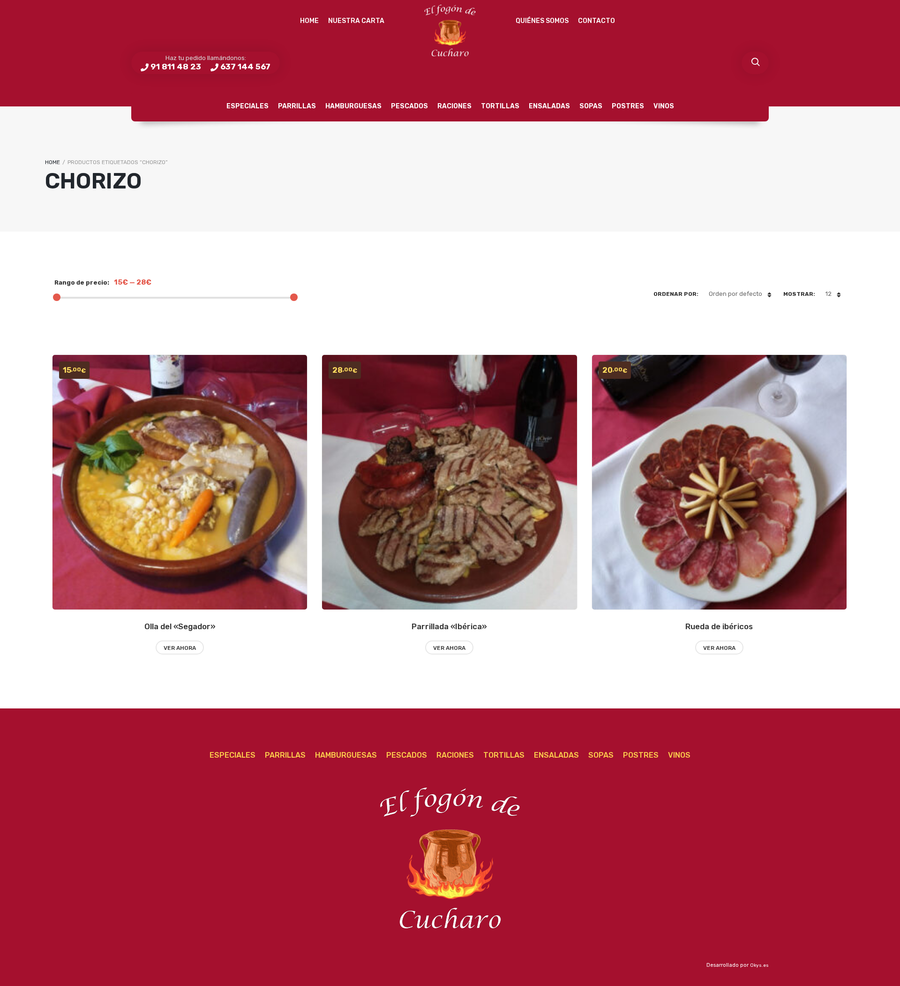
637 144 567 (245, 66)
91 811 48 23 (175, 66)
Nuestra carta (356, 21)
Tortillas (500, 106)
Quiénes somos (542, 21)
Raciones (454, 106)
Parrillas (297, 106)
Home (309, 21)
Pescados (409, 106)
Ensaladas (549, 106)
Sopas (590, 106)
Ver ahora (180, 648)
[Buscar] (755, 62)
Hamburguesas (353, 106)
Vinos (663, 106)
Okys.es (759, 965)
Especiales (247, 106)
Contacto (596, 21)
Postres (628, 106)
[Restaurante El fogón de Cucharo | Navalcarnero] (450, 30)
